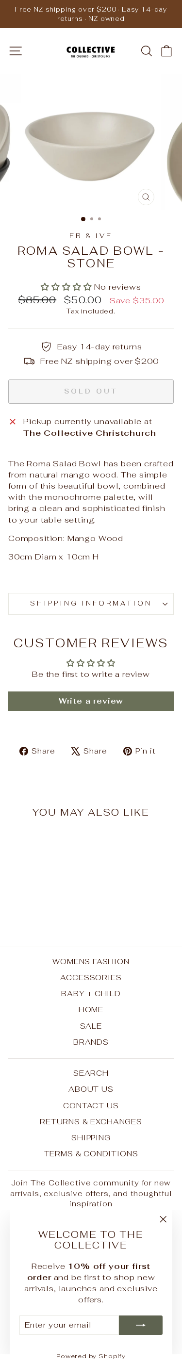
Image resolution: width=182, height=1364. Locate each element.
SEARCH (91, 1073)
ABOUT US (91, 1089)
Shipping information (91, 603)
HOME (91, 1009)
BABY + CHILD (91, 993)
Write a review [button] (91, 701)
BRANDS (91, 1042)
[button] (67, 286)
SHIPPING (91, 1137)
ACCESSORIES (90, 977)
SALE (90, 1026)
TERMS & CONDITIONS (91, 1153)
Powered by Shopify (91, 1356)
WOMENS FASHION (91, 961)
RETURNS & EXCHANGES (91, 1121)
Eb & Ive (91, 236)
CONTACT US (90, 1105)
